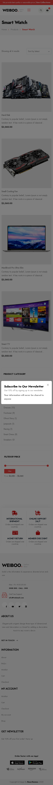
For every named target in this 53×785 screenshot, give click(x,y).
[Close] (48, 384)
